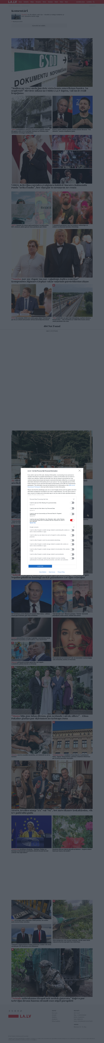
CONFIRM (40, 566)
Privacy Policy (61, 572)
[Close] (80, 471)
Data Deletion (42, 572)
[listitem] (52, 499)
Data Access (52, 572)
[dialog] (52, 521)
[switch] (72, 503)
